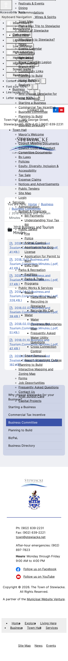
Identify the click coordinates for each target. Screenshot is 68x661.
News (38, 645)
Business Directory (21, 445)
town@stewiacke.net (31, 537)
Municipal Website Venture (46, 599)
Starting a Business (22, 407)
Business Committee (22, 422)
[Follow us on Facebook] (19, 569)
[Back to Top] (61, 654)
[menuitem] (31, 3)
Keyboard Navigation (17, 17)
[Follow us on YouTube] (19, 577)
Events (51, 645)
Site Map (24, 645)
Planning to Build (20, 430)
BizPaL (13, 438)
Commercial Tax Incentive (26, 415)
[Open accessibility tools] (6, 5)
